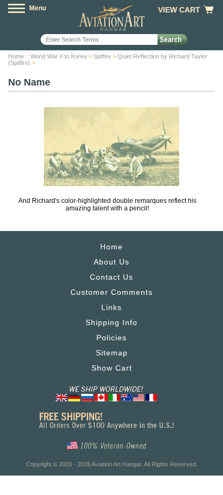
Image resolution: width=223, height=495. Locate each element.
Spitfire (102, 56)
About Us (111, 262)
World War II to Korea (58, 56)
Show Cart (111, 368)
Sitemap (112, 352)
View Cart (179, 9)
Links (111, 307)
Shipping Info (111, 322)
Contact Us (111, 277)
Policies (111, 337)
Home (16, 56)
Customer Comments (111, 292)
